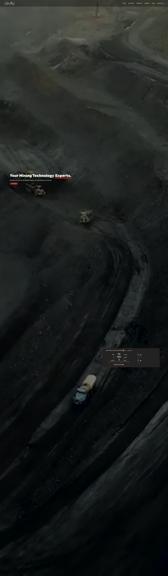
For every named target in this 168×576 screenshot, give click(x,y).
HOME (124, 3)
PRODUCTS (139, 3)
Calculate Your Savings (119, 364)
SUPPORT (147, 3)
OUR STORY (131, 3)
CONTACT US (160, 3)
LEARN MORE (14, 183)
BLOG (153, 3)
